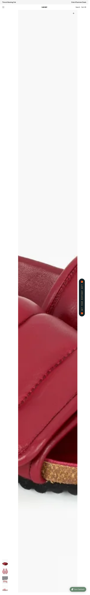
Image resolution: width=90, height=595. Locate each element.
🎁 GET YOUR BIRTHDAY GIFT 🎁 (81, 297)
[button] (3, 7)
